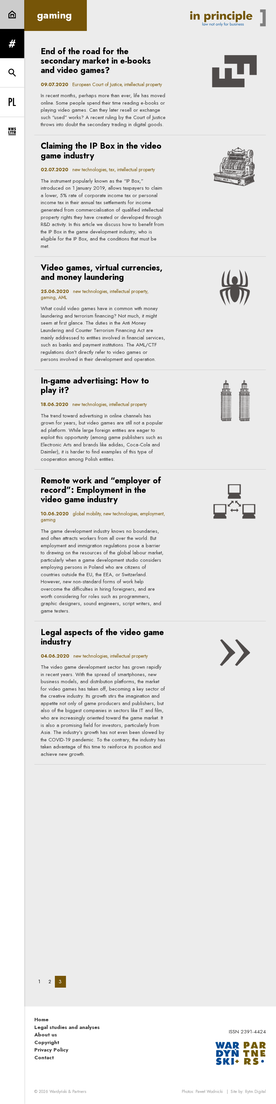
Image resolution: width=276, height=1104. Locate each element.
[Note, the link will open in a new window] (240, 1053)
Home (41, 1019)
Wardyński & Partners (67, 1092)
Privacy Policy (51, 1050)
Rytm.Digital (255, 1092)
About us (45, 1034)
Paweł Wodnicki (209, 1092)
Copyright (46, 1042)
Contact (44, 1057)
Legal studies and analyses (67, 1027)
